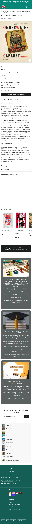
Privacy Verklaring (13, 506)
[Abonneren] (26, 416)
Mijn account (12, 471)
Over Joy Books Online (14, 504)
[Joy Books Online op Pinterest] (19, 480)
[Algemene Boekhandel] (16, 370)
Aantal (3, 75)
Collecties (7, 11)
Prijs (2, 67)
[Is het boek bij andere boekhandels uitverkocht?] (16, 320)
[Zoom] (29, 60)
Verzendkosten (9, 72)
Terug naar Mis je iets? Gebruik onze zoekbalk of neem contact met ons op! (16, 248)
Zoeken (10, 502)
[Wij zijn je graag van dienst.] (16, 268)
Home (2, 11)
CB (2, 18)
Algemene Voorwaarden (14, 509)
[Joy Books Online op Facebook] (17, 480)
